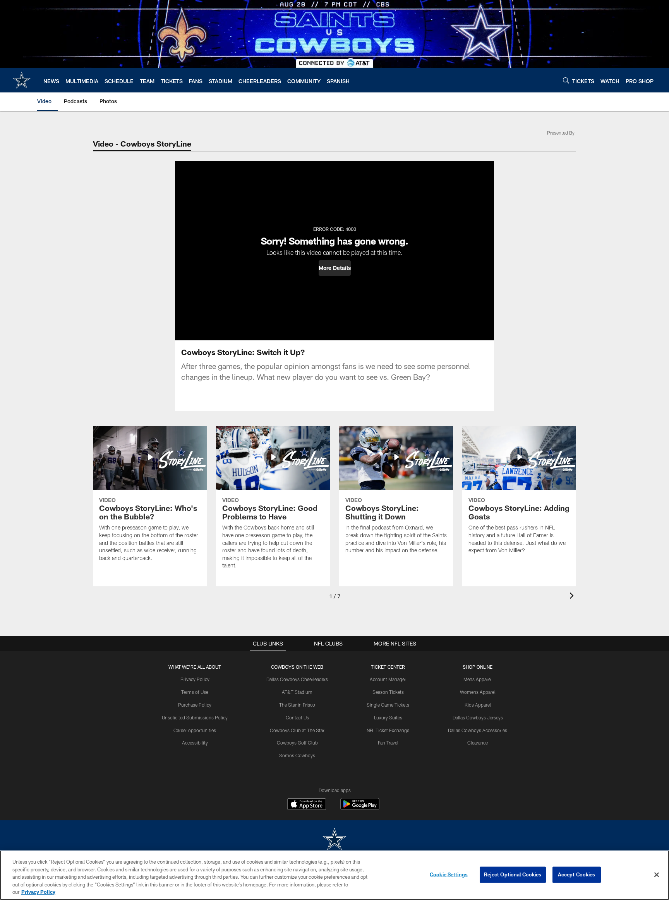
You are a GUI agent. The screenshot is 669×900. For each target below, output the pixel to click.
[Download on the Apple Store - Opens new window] (306, 804)
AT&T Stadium (297, 692)
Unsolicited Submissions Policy (195, 717)
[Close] (656, 874)
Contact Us (297, 717)
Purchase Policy (194, 704)
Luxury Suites (388, 717)
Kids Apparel (478, 704)
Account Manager (388, 679)
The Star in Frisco (297, 704)
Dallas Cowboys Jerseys (478, 717)
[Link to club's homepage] (21, 80)
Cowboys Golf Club (297, 742)
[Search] (566, 80)
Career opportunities (194, 730)
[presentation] (573, 597)
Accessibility (195, 742)
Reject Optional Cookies (513, 874)
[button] (335, 268)
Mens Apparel (477, 679)
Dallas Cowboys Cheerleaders (297, 679)
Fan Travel (388, 742)
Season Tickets (388, 692)
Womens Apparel (478, 692)
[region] (334, 875)
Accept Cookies (576, 874)
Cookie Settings (449, 874)
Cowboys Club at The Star (297, 730)
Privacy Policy (194, 679)
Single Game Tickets (388, 704)
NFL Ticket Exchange (388, 730)
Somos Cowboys (297, 755)
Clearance (477, 742)
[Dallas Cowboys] (334, 840)
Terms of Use (194, 692)
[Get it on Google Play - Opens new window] (360, 807)
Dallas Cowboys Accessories (477, 730)
